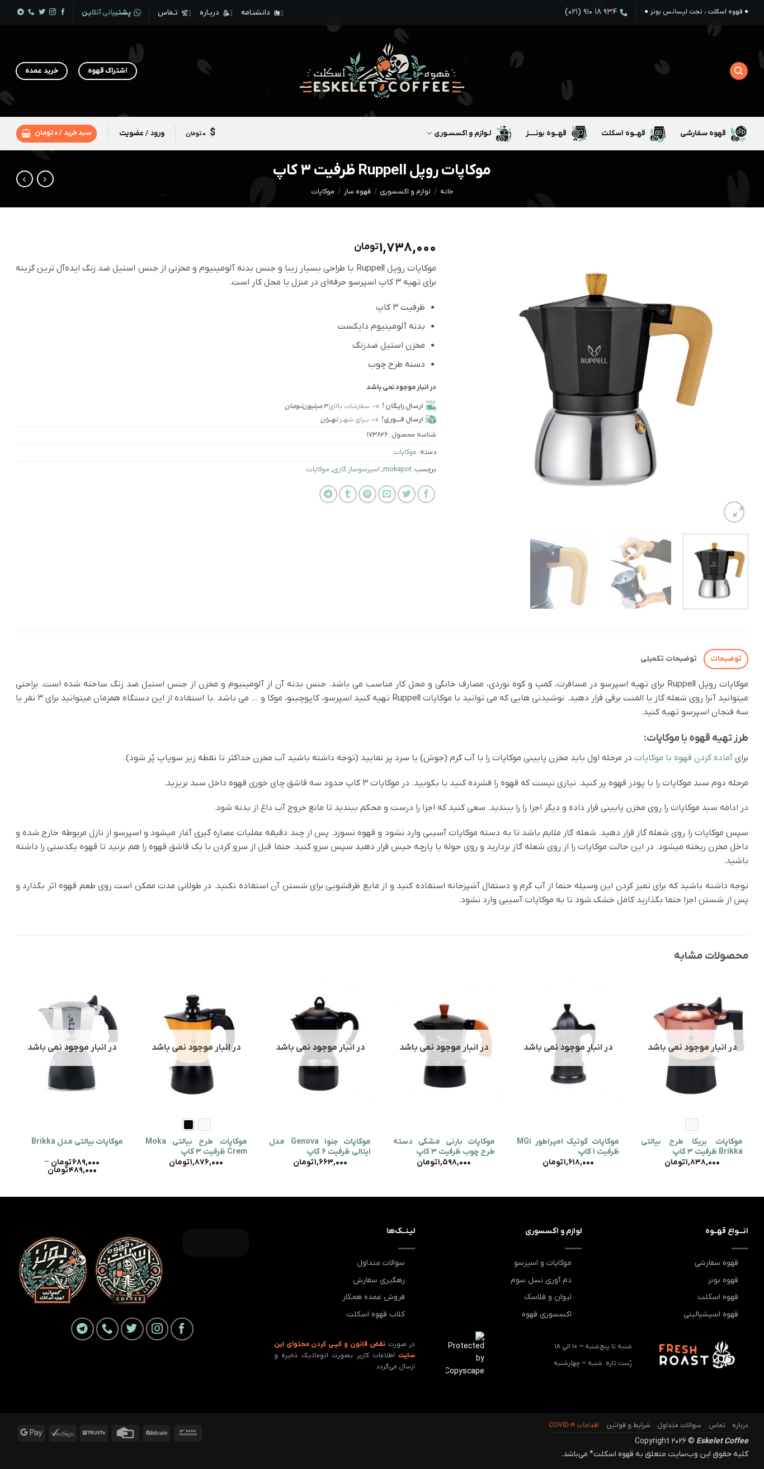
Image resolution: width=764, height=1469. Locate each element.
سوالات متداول (381, 1263)
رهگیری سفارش (379, 1280)
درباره (740, 1425)
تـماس (168, 12)
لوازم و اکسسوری (405, 191)
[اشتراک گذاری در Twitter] (407, 494)
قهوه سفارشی (703, 133)
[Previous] (728, 377)
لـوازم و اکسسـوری (463, 133)
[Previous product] (24, 178)
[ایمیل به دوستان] (387, 494)
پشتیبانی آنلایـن (106, 12)
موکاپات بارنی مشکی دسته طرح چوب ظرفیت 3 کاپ (444, 1147)
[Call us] (31, 12)
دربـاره (209, 12)
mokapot (397, 469)
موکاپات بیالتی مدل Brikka (77, 1142)
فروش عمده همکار (373, 1297)
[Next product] (45, 178)
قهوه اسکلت (717, 1297)
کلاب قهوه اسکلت (375, 1314)
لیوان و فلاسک (548, 1297)
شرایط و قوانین (628, 1425)
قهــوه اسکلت (623, 133)
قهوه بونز (723, 1280)
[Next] (465, 377)
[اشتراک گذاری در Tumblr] (348, 494)
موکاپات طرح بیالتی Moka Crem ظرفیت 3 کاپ (196, 1147)
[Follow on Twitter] (42, 12)
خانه (446, 191)
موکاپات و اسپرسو (543, 1263)
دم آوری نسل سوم (541, 1280)
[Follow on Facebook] (63, 12)
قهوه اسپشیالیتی (710, 1314)
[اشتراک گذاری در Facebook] (426, 494)
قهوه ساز (357, 191)
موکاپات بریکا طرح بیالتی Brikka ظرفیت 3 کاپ (692, 1147)
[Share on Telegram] (328, 494)
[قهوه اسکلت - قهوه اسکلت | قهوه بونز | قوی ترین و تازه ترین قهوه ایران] (382, 71)
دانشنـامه (255, 12)
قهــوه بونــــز (546, 133)
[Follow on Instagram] (52, 12)
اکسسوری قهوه (547, 1314)
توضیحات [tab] (726, 659)
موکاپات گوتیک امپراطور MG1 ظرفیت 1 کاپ (568, 1147)
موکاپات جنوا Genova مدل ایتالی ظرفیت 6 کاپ (320, 1147)
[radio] (691, 1124)
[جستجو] (738, 71)
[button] (56, 134)
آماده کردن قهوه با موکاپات (683, 758)
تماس (717, 1425)
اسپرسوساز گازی (356, 469)
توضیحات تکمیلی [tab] (668, 659)
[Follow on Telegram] (20, 12)
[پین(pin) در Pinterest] (367, 494)
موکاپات (322, 191)
